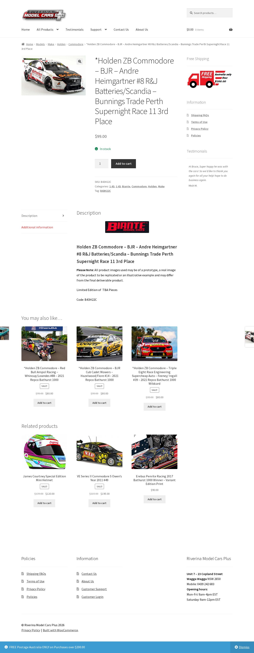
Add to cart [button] (44, 403)
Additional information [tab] (37, 227)
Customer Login (92, 597)
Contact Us (121, 29)
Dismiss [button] (244, 647)
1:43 (111, 186)
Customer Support (94, 589)
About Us (142, 29)
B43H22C (105, 191)
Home (25, 29)
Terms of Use (199, 122)
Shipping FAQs (200, 115)
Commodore (75, 44)
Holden (61, 44)
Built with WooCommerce (60, 630)
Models (40, 44)
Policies (196, 135)
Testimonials (74, 29)
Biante (126, 186)
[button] (80, 61)
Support (96, 29)
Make (51, 44)
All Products (45, 29)
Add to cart (124, 163)
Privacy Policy (199, 128)
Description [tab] (29, 216)
